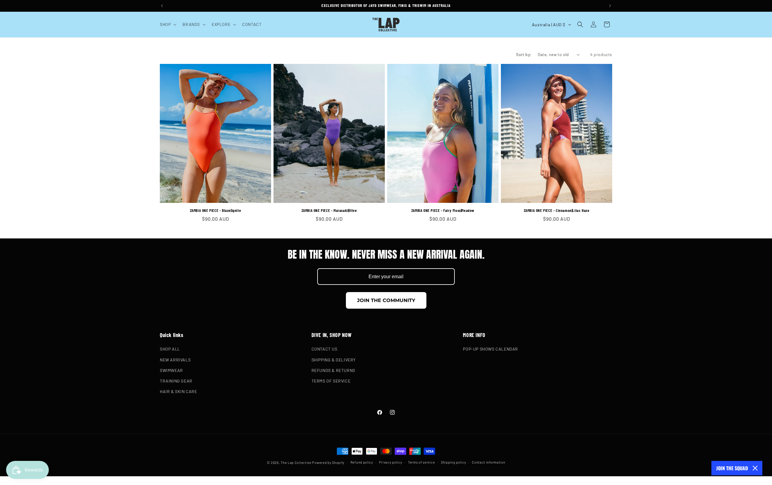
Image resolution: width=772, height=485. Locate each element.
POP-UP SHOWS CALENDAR (490, 349)
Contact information (488, 462)
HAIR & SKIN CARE (178, 391)
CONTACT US (324, 349)
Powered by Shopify (328, 463)
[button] (167, 24)
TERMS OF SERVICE (331, 380)
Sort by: (523, 54)
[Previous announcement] (162, 5)
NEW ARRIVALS (175, 359)
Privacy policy (390, 462)
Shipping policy (453, 462)
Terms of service (421, 462)
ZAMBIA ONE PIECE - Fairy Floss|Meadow (442, 210)
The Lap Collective (296, 463)
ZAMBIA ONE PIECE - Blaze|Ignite (215, 210)
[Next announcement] (610, 5)
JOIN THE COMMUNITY (386, 300)
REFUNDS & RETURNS (333, 370)
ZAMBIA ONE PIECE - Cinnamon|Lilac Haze (557, 210)
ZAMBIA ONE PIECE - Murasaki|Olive (329, 210)
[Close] (755, 468)
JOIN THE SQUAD (732, 468)
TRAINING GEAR (176, 380)
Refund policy (361, 462)
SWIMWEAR (171, 370)
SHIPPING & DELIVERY (334, 359)
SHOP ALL (170, 349)
